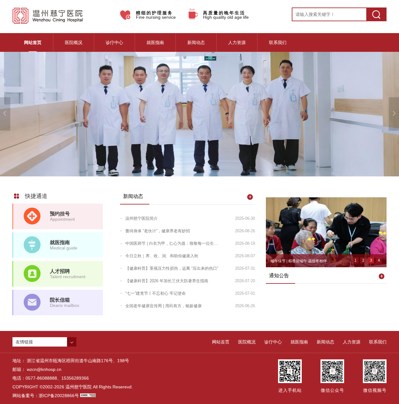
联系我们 (277, 42)
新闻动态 (196, 42)
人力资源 (237, 42)
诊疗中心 (114, 42)
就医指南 (155, 42)
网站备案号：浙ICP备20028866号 (45, 395)
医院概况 (73, 42)
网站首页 (32, 42)
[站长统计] (88, 395)
